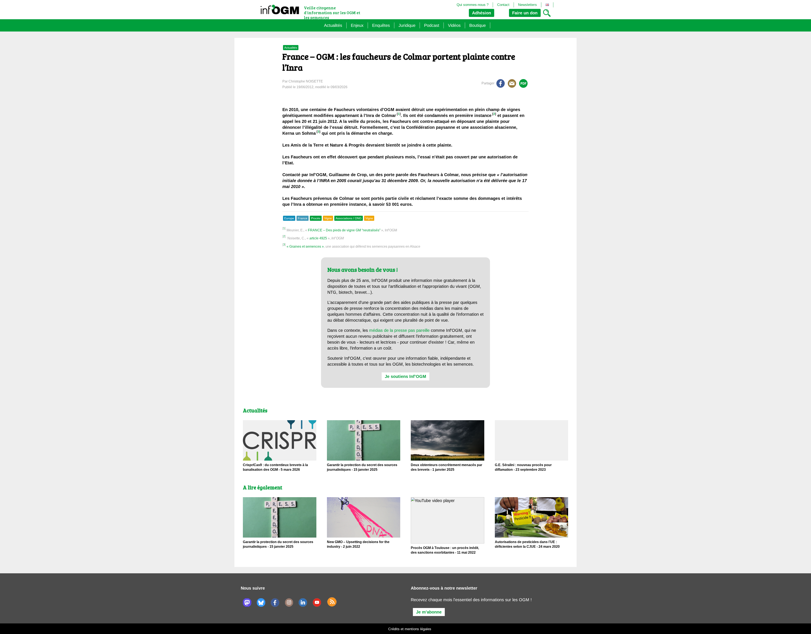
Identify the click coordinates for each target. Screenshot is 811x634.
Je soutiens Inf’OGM (405, 376)
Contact (503, 5)
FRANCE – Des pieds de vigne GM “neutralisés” (344, 230)
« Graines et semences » (305, 246)
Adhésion (481, 13)
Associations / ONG (349, 218)
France (302, 218)
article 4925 (318, 238)
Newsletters (527, 5)
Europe (289, 218)
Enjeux (357, 25)
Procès (315, 218)
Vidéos (454, 25)
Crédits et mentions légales (409, 629)
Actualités (333, 25)
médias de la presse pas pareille (399, 330)
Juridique (407, 25)
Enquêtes (381, 25)
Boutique (477, 25)
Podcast (431, 25)
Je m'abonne (429, 612)
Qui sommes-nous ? (473, 5)
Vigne (328, 218)
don (524, 13)
